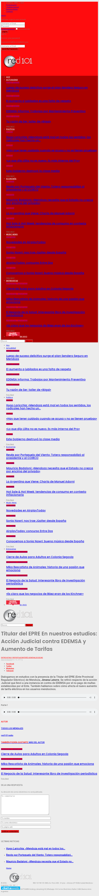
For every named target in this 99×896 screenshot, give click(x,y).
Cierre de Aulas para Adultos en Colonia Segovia (39, 288)
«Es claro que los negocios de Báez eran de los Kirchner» (45, 325)
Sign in (3, 15)
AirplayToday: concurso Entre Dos (29, 263)
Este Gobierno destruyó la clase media (33, 171)
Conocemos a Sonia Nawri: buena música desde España (45, 273)
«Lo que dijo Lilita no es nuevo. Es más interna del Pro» (43, 160)
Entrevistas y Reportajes (16, 283)
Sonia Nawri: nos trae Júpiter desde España (36, 252)
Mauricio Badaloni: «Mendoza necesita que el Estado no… (39, 861)
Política (10, 129)
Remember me (24, 29)
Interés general (12, 82)
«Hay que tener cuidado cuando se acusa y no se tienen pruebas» (51, 150)
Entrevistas (12, 280)
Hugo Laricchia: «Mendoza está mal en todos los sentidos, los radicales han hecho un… (48, 138)
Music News (12, 234)
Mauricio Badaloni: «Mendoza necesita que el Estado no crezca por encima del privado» (49, 201)
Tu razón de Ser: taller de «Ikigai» (28, 121)
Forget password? (8, 29)
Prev (8, 126)
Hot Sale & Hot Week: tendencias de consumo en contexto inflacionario (46, 225)
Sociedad (39, 658)
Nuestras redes (12, 9)
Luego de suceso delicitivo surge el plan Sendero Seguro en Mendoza (47, 89)
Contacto (9, 11)
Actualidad (12, 79)
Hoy (8, 77)
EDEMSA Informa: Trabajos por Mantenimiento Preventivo (46, 111)
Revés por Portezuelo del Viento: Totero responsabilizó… (39, 854)
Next (13, 126)
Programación (11, 5)
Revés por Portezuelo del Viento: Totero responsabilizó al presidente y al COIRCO (45, 188)
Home (8, 868)
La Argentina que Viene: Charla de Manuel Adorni (40, 213)
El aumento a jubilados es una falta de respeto (38, 101)
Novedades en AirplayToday (26, 242)
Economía (11, 178)
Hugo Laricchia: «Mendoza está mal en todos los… (35, 848)
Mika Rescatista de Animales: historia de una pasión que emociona (45, 300)
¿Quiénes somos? (12, 7)
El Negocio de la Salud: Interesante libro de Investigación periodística (45, 313)
